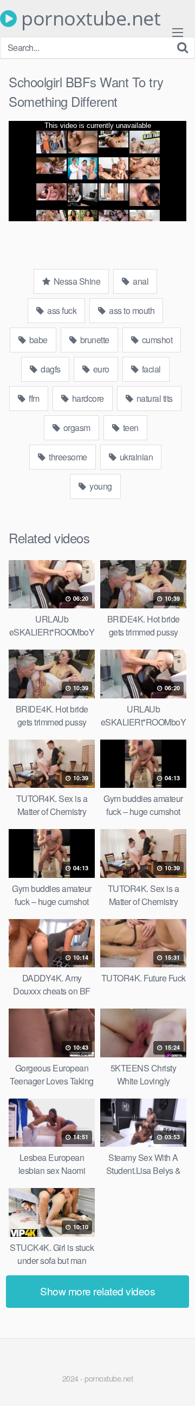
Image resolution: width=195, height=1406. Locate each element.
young (100, 486)
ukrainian (135, 457)
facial (150, 369)
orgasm (75, 427)
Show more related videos (97, 1290)
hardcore (87, 398)
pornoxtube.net (88, 18)
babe (37, 339)
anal (140, 281)
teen (130, 427)
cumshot (156, 339)
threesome (67, 457)
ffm (33, 398)
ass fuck (61, 310)
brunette (93, 339)
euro (100, 369)
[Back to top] (176, 1382)
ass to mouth (131, 310)
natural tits (153, 398)
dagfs (50, 369)
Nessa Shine (75, 281)
